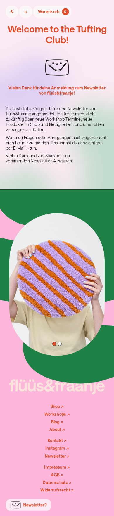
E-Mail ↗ (21, 148)
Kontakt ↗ (57, 440)
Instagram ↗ (57, 448)
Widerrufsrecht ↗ (56, 489)
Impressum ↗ (57, 467)
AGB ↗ (57, 474)
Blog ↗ (57, 421)
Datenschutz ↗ (57, 482)
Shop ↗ (57, 406)
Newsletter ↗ (57, 455)
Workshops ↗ (57, 414)
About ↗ (57, 429)
